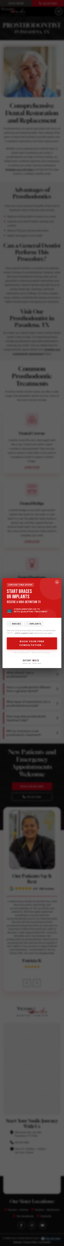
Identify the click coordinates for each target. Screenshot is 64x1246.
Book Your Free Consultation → (32, 643)
